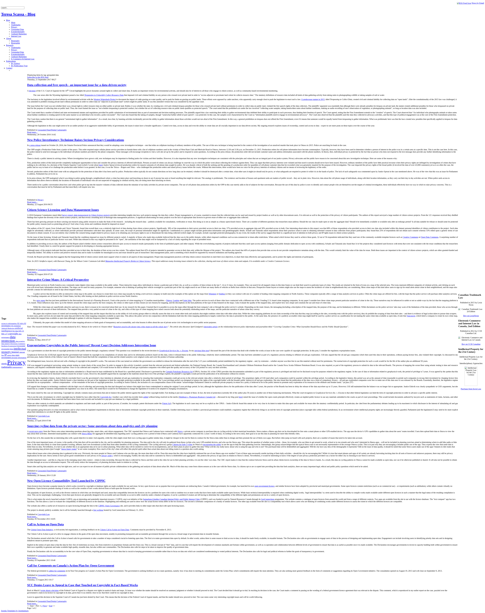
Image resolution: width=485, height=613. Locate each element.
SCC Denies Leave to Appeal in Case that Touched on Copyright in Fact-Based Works (82, 585)
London (176, 300)
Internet (15, 352)
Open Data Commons (429, 237)
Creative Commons (410, 237)
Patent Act (166, 403)
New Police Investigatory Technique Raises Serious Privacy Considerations (75, 140)
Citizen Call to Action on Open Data (114, 530)
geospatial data (7, 349)
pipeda (4, 363)
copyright (13, 333)
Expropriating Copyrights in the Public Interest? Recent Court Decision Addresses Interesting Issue (91, 345)
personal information (18, 358)
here (100, 165)
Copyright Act (105, 397)
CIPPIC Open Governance (109, 506)
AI (18, 323)
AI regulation (16, 326)
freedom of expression (9, 346)
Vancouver (411, 316)
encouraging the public (212, 444)
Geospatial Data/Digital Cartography (52, 130)
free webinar (98, 510)
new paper (41, 300)
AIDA (22, 324)
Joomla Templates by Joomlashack (15, 611)
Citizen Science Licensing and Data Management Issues (63, 209)
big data (16, 331)
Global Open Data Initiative (42, 530)
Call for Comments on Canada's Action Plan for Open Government (70, 565)
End (50, 606)
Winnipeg (212, 294)
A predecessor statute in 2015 (313, 99)
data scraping (20, 341)
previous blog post (201, 351)
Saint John (187, 300)
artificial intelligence (12, 329)
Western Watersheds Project (105, 99)
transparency (18, 367)
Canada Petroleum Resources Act (179, 372)
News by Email (478, 3)
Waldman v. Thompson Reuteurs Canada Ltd (197, 397)
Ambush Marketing (8, 328)
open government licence (264, 486)
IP (5, 355)
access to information (9, 323)
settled (145, 397)
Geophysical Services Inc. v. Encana (173, 351)
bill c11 (21, 331)
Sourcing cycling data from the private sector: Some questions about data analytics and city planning (92, 426)
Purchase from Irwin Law (471, 389)
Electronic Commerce (17, 344)
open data (11, 355)
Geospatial (21, 346)
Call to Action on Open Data (45, 524)
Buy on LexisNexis (471, 316)
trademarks (7, 367)
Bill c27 (4, 334)
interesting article (211, 327)
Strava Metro (87, 434)
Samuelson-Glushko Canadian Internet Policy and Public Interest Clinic (171, 499)
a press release (35, 145)
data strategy (5, 344)
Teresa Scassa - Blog (18, 14)
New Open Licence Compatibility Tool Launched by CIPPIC (66, 480)
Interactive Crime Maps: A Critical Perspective (58, 279)
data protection (8, 339)
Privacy (16, 362)
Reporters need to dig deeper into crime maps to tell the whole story (141, 327)
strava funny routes (69, 449)
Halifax (222, 294)
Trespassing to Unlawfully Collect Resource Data (104, 95)
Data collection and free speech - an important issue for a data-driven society (76, 85)
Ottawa (169, 300)
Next (45, 606)
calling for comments (56, 571)
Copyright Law (44, 416)
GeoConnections (267, 499)
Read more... (32, 132)
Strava (180, 431)
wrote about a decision (50, 590)
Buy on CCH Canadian (471, 344)
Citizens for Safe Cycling (182, 444)
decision (32, 91)
